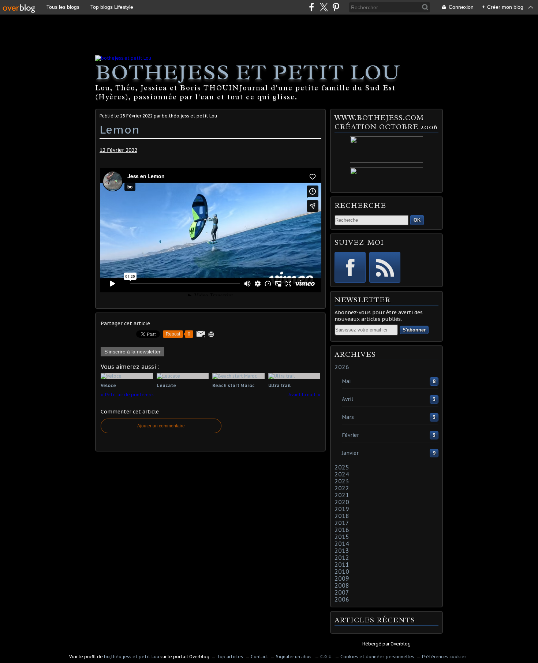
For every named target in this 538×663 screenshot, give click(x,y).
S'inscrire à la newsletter (132, 352)
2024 (342, 474)
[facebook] (311, 7)
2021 (342, 495)
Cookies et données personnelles (377, 656)
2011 (342, 564)
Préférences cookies (444, 656)
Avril (347, 399)
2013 (342, 550)
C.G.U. (326, 656)
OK (417, 220)
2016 (342, 529)
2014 (342, 543)
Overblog (401, 644)
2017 (342, 523)
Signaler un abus (294, 656)
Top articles (230, 656)
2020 (342, 502)
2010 (342, 571)
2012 (342, 557)
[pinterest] (335, 7)
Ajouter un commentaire (161, 425)
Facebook (350, 267)
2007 (342, 592)
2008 (342, 585)
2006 (342, 599)
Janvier (350, 453)
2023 (342, 481)
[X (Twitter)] (323, 7)
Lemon (120, 129)
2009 (342, 578)
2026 (342, 367)
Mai (346, 381)
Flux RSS (385, 267)
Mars (348, 417)
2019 (342, 509)
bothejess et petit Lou (248, 72)
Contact (259, 656)
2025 (342, 467)
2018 (342, 516)
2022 (342, 488)
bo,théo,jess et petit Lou (131, 656)
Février (350, 435)
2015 (342, 536)
